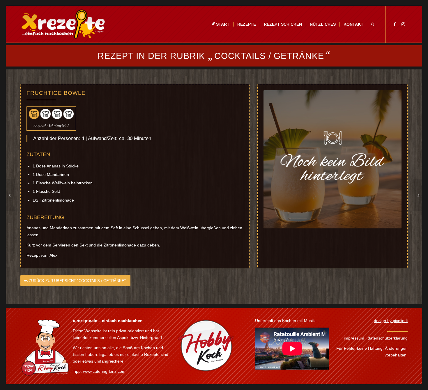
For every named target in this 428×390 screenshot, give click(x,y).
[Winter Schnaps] (417, 195)
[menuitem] (220, 24)
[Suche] (372, 24)
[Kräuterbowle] (10, 195)
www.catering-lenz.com (104, 371)
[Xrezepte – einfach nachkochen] (63, 24)
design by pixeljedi (391, 320)
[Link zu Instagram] (403, 24)
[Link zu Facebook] (394, 24)
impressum (354, 338)
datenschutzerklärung (388, 338)
